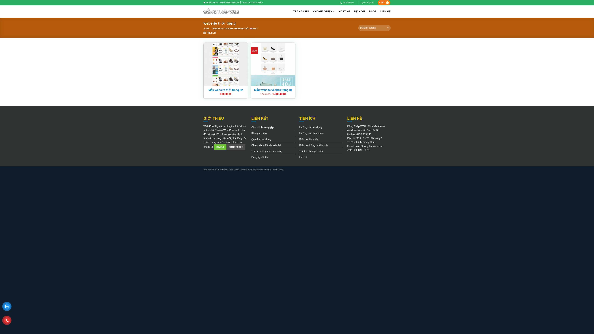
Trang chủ (301, 11)
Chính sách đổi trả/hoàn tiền (266, 145)
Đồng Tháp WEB (230, 169)
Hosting (344, 11)
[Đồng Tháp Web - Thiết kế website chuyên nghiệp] (221, 12)
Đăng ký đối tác (259, 157)
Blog (372, 11)
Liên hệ (385, 11)
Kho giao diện (322, 11)
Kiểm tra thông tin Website (313, 145)
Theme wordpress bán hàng (266, 151)
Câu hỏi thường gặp (262, 127)
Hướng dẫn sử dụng (310, 127)
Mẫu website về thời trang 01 (273, 90)
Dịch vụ (359, 11)
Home (206, 29)
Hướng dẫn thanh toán (311, 133)
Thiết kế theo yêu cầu (311, 151)
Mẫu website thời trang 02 (226, 90)
